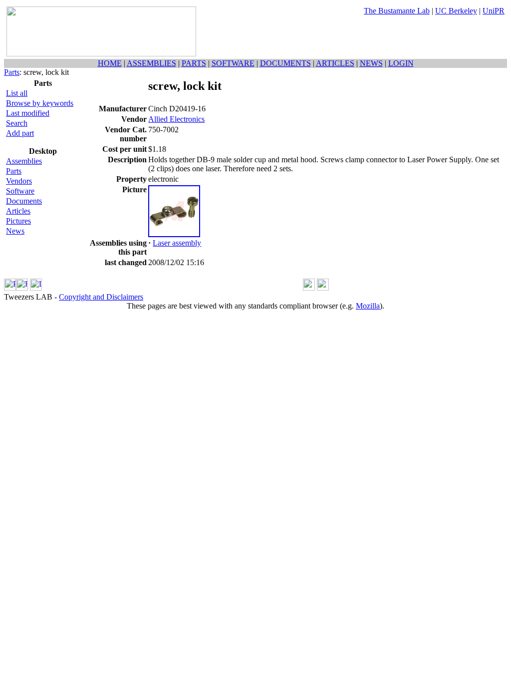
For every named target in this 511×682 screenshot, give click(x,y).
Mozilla (368, 306)
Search (16, 123)
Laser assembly (177, 243)
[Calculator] (309, 288)
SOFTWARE (233, 63)
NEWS (371, 63)
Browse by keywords (39, 103)
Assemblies (24, 161)
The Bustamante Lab (397, 10)
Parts (11, 72)
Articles (18, 211)
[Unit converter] (323, 288)
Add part (20, 133)
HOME (110, 63)
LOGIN (401, 63)
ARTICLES (335, 63)
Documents (24, 201)
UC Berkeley (456, 10)
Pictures (18, 221)
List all (16, 93)
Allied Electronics (176, 119)
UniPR (494, 10)
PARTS (194, 63)
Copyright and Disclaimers (101, 297)
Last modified (27, 113)
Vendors (19, 181)
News (15, 231)
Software (20, 191)
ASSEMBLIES (151, 63)
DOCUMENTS (285, 63)
